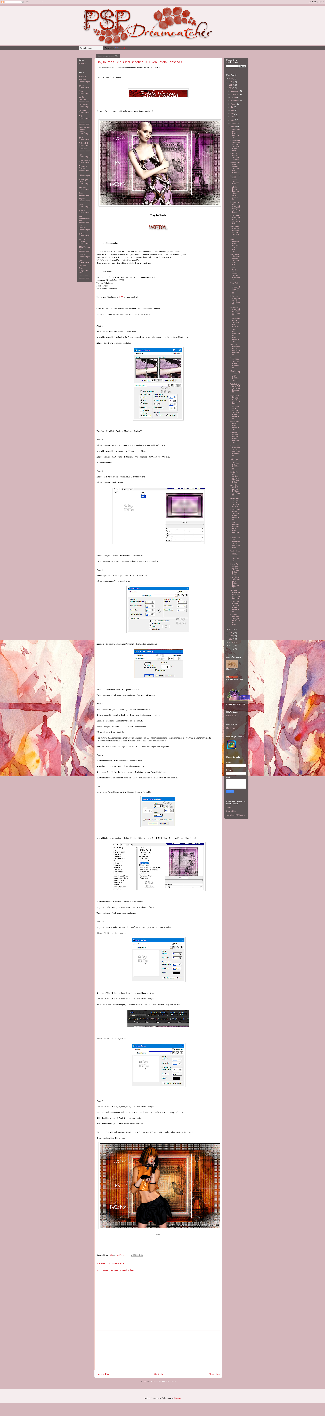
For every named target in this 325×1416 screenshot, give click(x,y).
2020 (231, 636)
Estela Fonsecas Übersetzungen (84, 99)
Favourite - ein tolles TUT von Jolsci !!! (234, 156)
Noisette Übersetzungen (84, 235)
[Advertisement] (158, 1350)
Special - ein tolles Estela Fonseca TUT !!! (235, 133)
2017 (231, 645)
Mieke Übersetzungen (84, 206)
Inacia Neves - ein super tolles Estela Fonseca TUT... (235, 582)
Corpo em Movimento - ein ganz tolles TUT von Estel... (235, 619)
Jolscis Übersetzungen (84, 86)
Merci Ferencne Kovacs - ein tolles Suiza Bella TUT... (234, 246)
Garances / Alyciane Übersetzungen (84, 168)
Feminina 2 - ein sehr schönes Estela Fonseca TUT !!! (235, 438)
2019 (231, 639)
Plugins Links (231, 811)
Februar (234, 123)
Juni (232, 110)
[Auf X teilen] (137, 1255)
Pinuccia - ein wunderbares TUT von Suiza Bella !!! (235, 219)
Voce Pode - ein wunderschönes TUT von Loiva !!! (235, 288)
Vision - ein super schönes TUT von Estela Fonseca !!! (234, 412)
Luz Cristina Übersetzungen (84, 106)
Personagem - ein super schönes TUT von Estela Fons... (235, 145)
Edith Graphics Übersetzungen (84, 161)
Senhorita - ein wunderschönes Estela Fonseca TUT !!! (235, 335)
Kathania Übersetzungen (84, 211)
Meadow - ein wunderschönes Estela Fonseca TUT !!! (235, 376)
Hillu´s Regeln (231, 716)
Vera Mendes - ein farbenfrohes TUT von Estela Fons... (235, 543)
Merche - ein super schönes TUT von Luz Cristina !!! (235, 168)
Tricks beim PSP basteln (235, 815)
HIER (120, 297)
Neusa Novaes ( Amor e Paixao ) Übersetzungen (84, 131)
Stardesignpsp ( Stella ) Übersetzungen (84, 182)
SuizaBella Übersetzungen (84, 150)
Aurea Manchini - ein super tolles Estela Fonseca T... (235, 529)
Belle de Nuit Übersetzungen (84, 144)
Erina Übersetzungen (84, 92)
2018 (231, 642)
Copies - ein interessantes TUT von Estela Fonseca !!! (235, 451)
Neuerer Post (102, 1373)
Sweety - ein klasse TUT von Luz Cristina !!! (235, 322)
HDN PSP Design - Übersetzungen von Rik (84, 269)
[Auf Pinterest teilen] (142, 1255)
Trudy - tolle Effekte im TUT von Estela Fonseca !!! (235, 606)
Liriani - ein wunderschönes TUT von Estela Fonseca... (235, 594)
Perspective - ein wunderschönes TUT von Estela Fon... (235, 207)
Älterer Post (214, 1373)
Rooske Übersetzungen (84, 175)
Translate (123, 48)
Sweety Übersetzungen (84, 194)
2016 (231, 649)
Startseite (158, 1373)
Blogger (177, 1398)
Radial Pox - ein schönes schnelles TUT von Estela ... (234, 477)
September (235, 101)
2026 (231, 78)
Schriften (229, 807)
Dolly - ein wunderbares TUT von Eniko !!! (235, 300)
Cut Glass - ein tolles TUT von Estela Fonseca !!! (234, 363)
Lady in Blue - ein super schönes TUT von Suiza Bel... (235, 260)
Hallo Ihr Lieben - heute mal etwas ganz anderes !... (235, 193)
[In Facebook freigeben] (139, 1255)
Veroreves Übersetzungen (84, 188)
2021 (231, 633)
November (235, 94)
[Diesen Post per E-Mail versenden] (132, 1255)
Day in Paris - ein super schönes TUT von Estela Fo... (235, 569)
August (234, 104)
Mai (232, 114)
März (233, 120)
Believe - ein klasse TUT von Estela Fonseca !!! (235, 514)
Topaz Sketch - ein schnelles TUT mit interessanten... (235, 274)
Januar (233, 126)
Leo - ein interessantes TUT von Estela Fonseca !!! (235, 350)
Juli (232, 107)
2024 (231, 85)
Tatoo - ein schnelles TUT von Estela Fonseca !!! (234, 464)
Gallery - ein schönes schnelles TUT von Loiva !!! (234, 502)
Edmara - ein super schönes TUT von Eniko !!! (235, 180)
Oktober (234, 97)
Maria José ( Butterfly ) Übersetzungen (84, 241)
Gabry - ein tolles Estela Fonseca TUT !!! (234, 425)
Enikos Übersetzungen (84, 117)
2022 (231, 629)
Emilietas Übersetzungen (84, 81)
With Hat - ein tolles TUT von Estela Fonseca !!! (235, 388)
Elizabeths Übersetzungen (84, 111)
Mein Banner (231, 728)
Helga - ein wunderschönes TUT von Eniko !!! (235, 311)
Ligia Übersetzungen (84, 156)
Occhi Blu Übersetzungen (84, 256)
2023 (231, 88)
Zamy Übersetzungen (84, 261)
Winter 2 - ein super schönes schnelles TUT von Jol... (235, 556)
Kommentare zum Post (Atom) (163, 1381)
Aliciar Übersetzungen (84, 138)
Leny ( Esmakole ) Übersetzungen (84, 228)
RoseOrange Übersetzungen (84, 277)
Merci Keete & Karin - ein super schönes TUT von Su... (234, 231)
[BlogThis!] (134, 1255)
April (233, 117)
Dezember (235, 91)
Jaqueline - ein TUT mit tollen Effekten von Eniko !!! (235, 490)
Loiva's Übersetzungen (84, 123)
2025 (231, 82)
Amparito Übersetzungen (84, 200)
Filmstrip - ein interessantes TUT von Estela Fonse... (235, 399)
